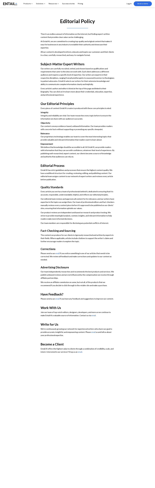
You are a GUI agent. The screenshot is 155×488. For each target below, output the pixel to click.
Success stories (68, 4)
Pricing (80, 4)
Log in (129, 4)
